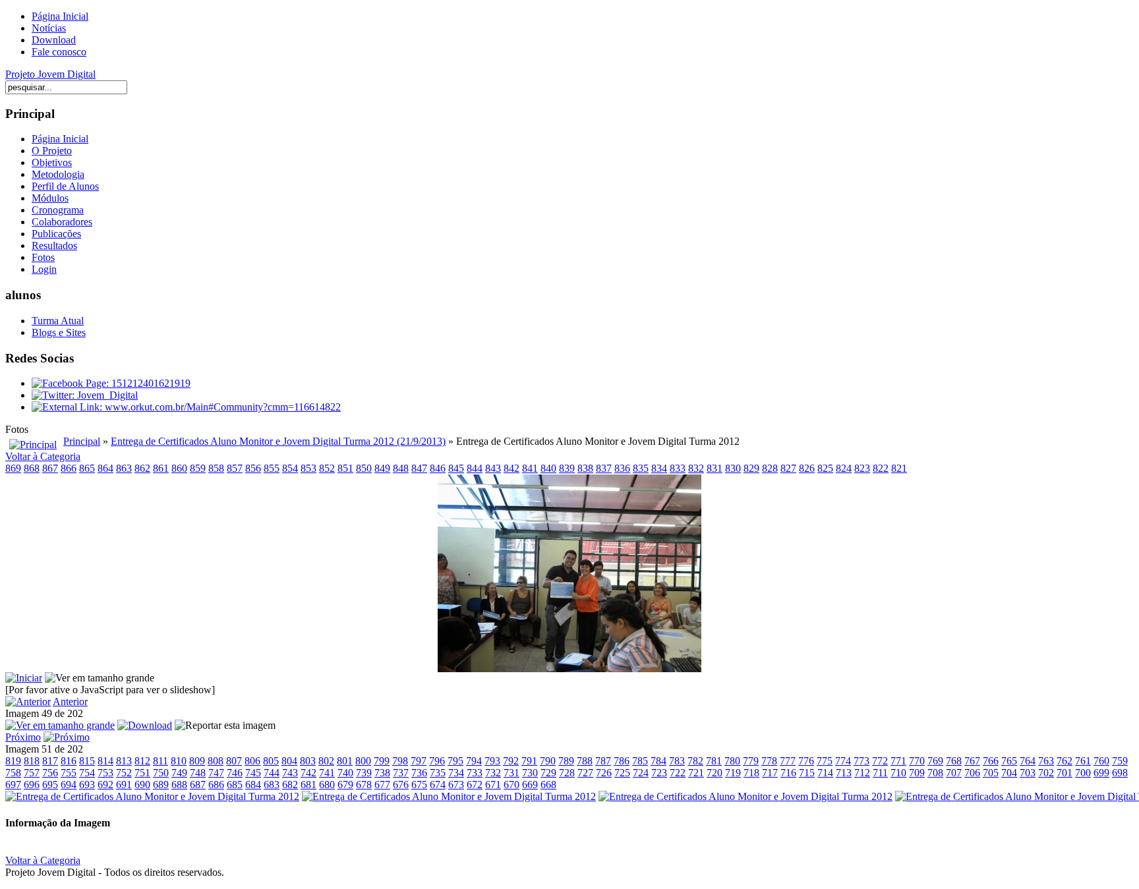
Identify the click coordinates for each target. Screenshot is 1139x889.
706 (972, 772)
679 (345, 784)
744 (271, 772)
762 (1064, 760)
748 (198, 772)
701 (1064, 772)
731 (511, 772)
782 (695, 760)
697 (13, 784)
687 (198, 784)
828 (770, 468)
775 (824, 760)
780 (732, 760)
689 (161, 784)
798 (400, 760)
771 (898, 760)
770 (917, 760)
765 (1009, 760)
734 (456, 772)
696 (32, 784)
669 (530, 784)
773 (861, 760)
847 (419, 468)
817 (50, 760)
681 (308, 784)
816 (68, 760)
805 (271, 760)
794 (474, 760)
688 (179, 784)
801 (345, 760)
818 (32, 760)
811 (160, 760)
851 (345, 468)
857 (235, 468)
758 (13, 772)
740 (345, 772)
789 (566, 760)
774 (843, 760)
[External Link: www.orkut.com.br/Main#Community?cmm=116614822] (186, 407)
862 (142, 468)
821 (899, 468)
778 (769, 760)
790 (548, 760)
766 (991, 760)
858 (216, 468)
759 (1120, 760)
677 (382, 784)
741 (327, 772)
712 (862, 772)
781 (714, 760)
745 (253, 772)
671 (493, 784)
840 (548, 468)
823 (862, 468)
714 (825, 772)
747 (216, 772)
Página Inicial (60, 16)
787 (603, 760)
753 (105, 772)
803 (308, 760)
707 (954, 772)
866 (68, 468)
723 (659, 772)
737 (401, 772)
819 (13, 760)
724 (641, 772)
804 (289, 760)
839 (567, 468)
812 (142, 760)
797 (418, 760)
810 (179, 760)
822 (881, 468)
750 (161, 772)
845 (456, 468)
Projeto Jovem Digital (50, 74)
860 (179, 468)
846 (438, 468)
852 (327, 468)
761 (1083, 760)
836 (622, 468)
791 (529, 760)
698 (1120, 772)
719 (733, 772)
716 (788, 772)
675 (419, 784)
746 (235, 772)
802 (326, 760)
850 (364, 468)
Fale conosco (59, 51)
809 (197, 760)
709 (917, 772)
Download (54, 39)
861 (161, 468)
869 (13, 468)
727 (585, 772)
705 (991, 772)
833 (678, 468)
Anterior (70, 701)
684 (253, 784)
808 (215, 760)
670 (511, 784)
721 (696, 772)
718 (751, 772)
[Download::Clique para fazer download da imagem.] (144, 725)
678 (364, 784)
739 (364, 772)
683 (271, 784)
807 (234, 760)
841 (530, 468)
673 (456, 784)
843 (493, 468)
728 (567, 772)
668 (548, 784)
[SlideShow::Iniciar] (23, 677)
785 (640, 760)
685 (235, 784)
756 (50, 772)
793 (492, 760)
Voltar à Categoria (42, 456)
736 (419, 772)
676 (401, 784)
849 (382, 468)
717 (770, 772)
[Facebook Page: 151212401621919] (111, 383)
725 (622, 772)
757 (32, 772)
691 (124, 784)
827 (788, 468)
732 (493, 772)
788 (585, 760)
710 (898, 772)
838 (585, 468)
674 (438, 784)
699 (1101, 772)
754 (87, 772)
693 (87, 784)
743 (290, 772)
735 (438, 772)
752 (124, 772)
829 (751, 468)
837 (604, 468)
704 (1009, 772)
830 (733, 468)
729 (548, 772)
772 (880, 760)
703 (1028, 772)
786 (621, 760)
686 (216, 784)
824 (844, 468)
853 (308, 468)
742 (308, 772)
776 (806, 760)
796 (437, 760)
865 (87, 468)
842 (511, 468)
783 (677, 760)
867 (50, 468)
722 (678, 772)
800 (363, 760)
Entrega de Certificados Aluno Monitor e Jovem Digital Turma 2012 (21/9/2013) (278, 441)
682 (290, 784)
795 (455, 760)
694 (68, 784)
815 (87, 760)
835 (641, 468)
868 (32, 468)
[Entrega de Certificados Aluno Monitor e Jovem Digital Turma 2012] (569, 668)
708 (935, 772)
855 (271, 468)
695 (50, 784)
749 (179, 772)
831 (714, 468)
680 (327, 784)
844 (474, 468)
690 (142, 784)
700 (1083, 772)
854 (290, 468)
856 (253, 468)
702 (1046, 772)
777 (788, 760)
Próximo (23, 737)
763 (1046, 760)
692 (105, 784)
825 (825, 468)
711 (880, 772)
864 (105, 468)
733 (474, 772)
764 (1028, 760)
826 (807, 468)
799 (382, 760)
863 (124, 468)
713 (844, 772)
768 (954, 760)
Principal (81, 441)
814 (105, 760)
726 (604, 772)
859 (198, 468)
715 (807, 772)
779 (751, 760)
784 (658, 760)
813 (124, 760)
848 (401, 468)
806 (252, 760)
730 (530, 772)
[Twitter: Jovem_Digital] (85, 395)
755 (68, 772)
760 (1101, 760)
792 (511, 760)
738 (382, 772)
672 (474, 784)
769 (935, 760)
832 (696, 468)
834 (659, 468)
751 (142, 772)
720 (714, 772)
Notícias (49, 28)
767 (972, 760)
